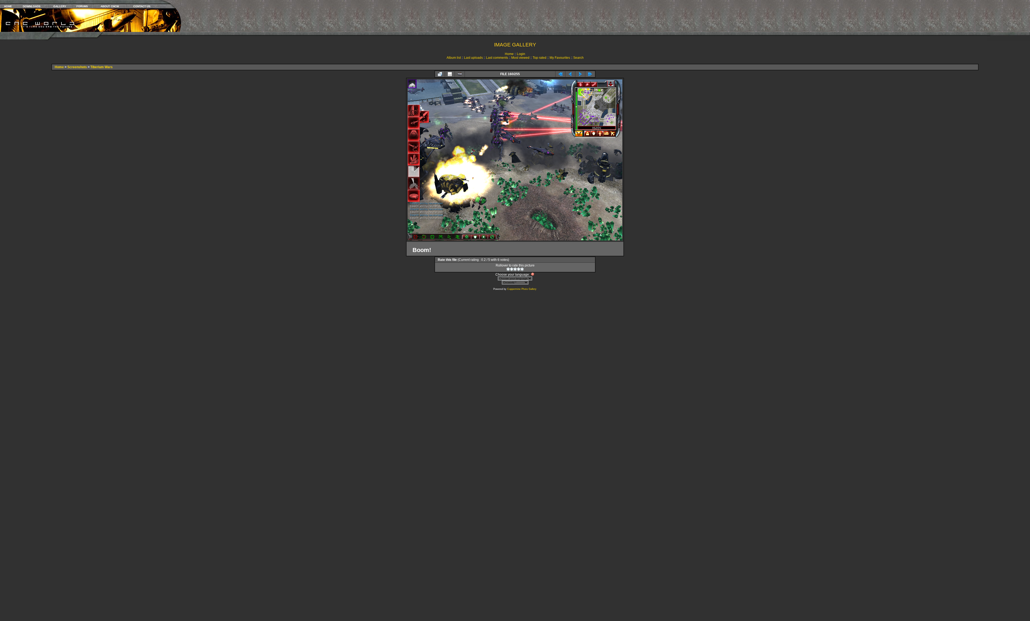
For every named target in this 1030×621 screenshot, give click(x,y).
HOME (8, 6)
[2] (511, 269)
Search (578, 58)
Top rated (539, 58)
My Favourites (560, 58)
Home (509, 54)
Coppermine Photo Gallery (521, 289)
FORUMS (82, 6)
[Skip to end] (590, 74)
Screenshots (77, 67)
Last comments (497, 58)
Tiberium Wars (101, 67)
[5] (522, 269)
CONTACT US (141, 6)
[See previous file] (570, 74)
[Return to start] (560, 74)
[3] (515, 269)
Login (521, 54)
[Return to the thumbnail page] (440, 74)
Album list (454, 58)
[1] (508, 269)
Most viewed (520, 58)
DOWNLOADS (32, 6)
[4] (518, 269)
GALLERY (59, 6)
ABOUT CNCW (110, 6)
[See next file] (580, 74)
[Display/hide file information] (450, 74)
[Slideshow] (460, 74)
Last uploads (473, 58)
